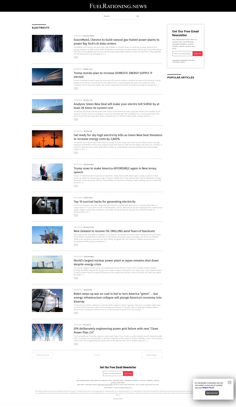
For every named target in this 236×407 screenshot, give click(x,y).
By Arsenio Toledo (88, 36)
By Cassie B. (87, 325)
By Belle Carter (88, 69)
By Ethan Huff (88, 131)
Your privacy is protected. (179, 60)
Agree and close (212, 393)
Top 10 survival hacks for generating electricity (104, 201)
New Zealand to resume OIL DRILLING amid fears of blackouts (114, 231)
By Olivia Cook (88, 100)
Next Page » (152, 355)
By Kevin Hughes (89, 164)
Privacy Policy (118, 398)
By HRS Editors (88, 198)
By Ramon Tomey (89, 227)
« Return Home (42, 355)
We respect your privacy (105, 384)
